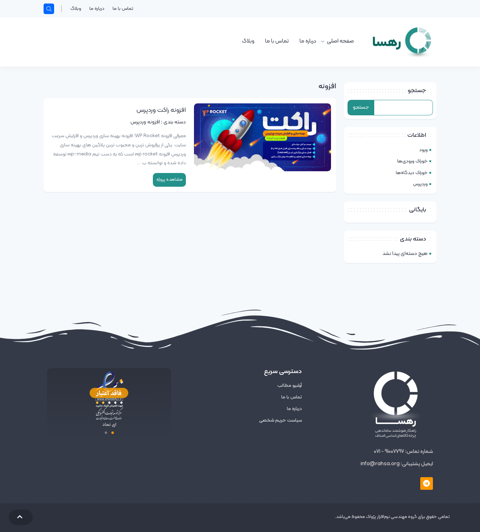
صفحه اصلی (340, 41)
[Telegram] (426, 483)
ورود (423, 150)
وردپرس (420, 184)
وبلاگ (75, 8)
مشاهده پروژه (169, 179)
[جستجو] (49, 9)
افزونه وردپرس (145, 122)
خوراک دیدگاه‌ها (412, 173)
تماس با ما (122, 8)
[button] (112, 432)
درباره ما (96, 8)
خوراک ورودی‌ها (412, 161)
